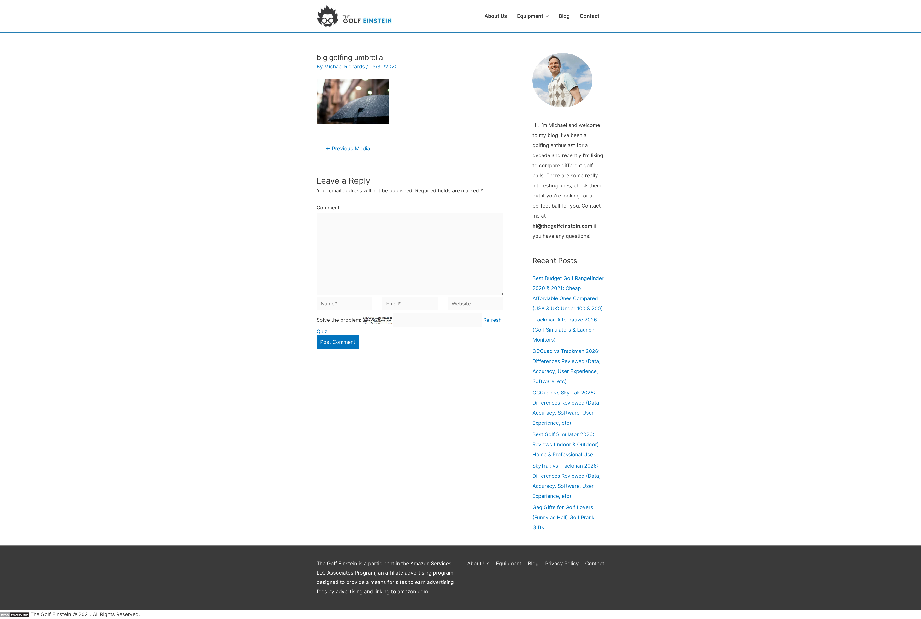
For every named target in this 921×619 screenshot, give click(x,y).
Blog (564, 16)
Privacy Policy (562, 563)
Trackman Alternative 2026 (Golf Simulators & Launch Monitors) (564, 330)
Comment (328, 208)
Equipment (530, 16)
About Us (495, 16)
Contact (589, 16)
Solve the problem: (340, 320)
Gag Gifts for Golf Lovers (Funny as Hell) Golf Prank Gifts (563, 517)
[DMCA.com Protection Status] (14, 614)
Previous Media (347, 148)
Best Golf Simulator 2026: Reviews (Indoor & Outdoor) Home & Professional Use (565, 444)
